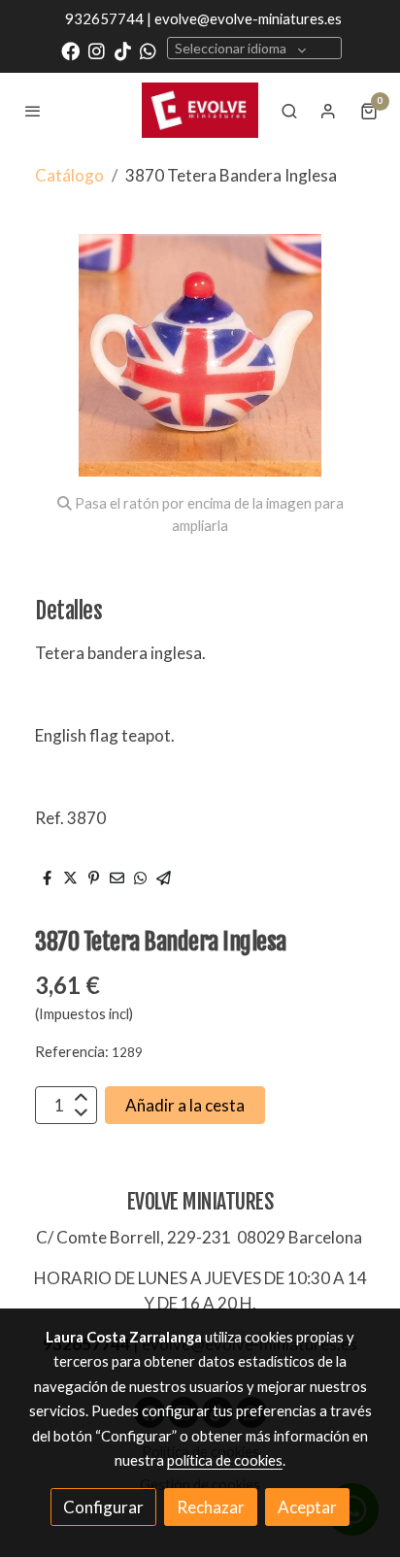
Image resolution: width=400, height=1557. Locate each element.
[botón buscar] (289, 110)
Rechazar (211, 1507)
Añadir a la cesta (185, 1105)
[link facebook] (70, 50)
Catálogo (69, 175)
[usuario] (328, 110)
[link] (200, 110)
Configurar (103, 1507)
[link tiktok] (123, 50)
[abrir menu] (33, 110)
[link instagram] (96, 50)
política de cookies (225, 1460)
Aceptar (307, 1507)
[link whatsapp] (148, 50)
